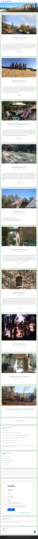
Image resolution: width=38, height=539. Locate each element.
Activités (28, 1)
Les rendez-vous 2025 (19, 37)
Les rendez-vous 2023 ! (19, 167)
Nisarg (29, 536)
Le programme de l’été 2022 (19, 249)
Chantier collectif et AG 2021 (19, 376)
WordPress (22, 536)
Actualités (19, 1)
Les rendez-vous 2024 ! (19, 81)
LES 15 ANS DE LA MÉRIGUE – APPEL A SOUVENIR (19, 409)
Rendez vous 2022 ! (19, 292)
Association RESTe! (6, 1)
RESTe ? (24, 1)
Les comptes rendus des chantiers (19, 124)
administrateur (22, 39)
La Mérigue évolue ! (19, 212)
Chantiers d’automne (19, 344)
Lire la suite (19, 51)
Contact (34, 1)
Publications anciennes (19, 420)
